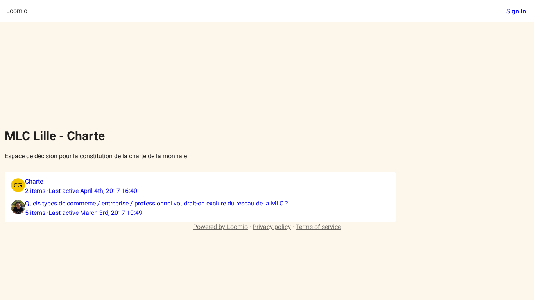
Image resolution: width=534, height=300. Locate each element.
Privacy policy (272, 226)
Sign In (516, 11)
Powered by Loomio (220, 226)
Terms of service (318, 226)
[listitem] (200, 186)
